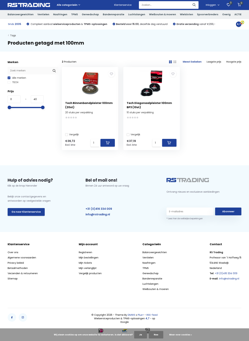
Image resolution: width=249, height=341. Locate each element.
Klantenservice (123, 5)
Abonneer (228, 211)
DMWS (131, 315)
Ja (140, 334)
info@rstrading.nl (98, 214)
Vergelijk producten (90, 273)
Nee (156, 334)
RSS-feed (152, 315)
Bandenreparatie (113, 14)
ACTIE (237, 14)
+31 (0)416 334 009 (99, 209)
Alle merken (19, 78)
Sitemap (13, 278)
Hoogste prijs (233, 61)
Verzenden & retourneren (23, 273)
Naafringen (60, 14)
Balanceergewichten (21, 14)
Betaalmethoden (18, 268)
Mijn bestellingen (88, 257)
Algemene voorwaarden (22, 257)
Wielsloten (186, 14)
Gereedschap (90, 14)
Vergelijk (74, 134)
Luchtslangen (136, 14)
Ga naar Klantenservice (26, 211)
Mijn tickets (85, 263)
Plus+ (141, 315)
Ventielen (43, 14)
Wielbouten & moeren (162, 14)
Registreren (85, 252)
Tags (13, 35)
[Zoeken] (194, 5)
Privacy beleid (16, 263)
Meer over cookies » (180, 334)
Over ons (13, 252)
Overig (226, 14)
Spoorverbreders (207, 14)
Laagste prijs (214, 61)
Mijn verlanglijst (88, 268)
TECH (15, 82)
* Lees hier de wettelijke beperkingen (185, 218)
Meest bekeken (192, 61)
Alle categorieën (67, 5)
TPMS (74, 14)
